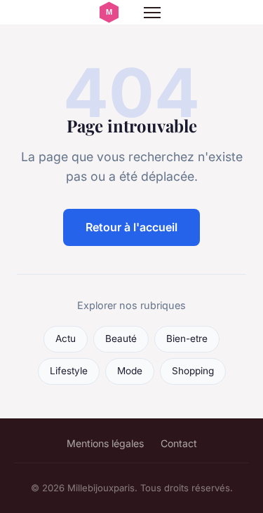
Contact (179, 443)
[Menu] (152, 12)
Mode (129, 370)
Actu (65, 338)
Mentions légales (105, 443)
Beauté (121, 338)
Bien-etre (187, 338)
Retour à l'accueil (131, 227)
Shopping (193, 370)
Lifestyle (69, 370)
